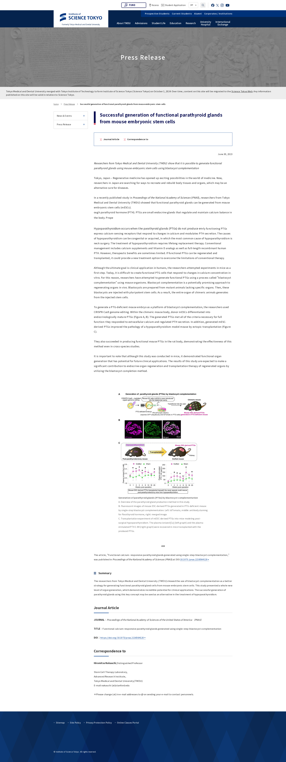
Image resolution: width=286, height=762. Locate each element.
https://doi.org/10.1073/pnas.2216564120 (122, 637)
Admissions (141, 23)
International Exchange (223, 23)
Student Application (175, 5)
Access (155, 5)
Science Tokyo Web (242, 91)
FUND (132, 5)
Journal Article (111, 139)
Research (191, 23)
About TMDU (123, 23)
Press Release (69, 104)
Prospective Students (157, 13)
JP (191, 5)
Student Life (158, 23)
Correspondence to (137, 139)
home (56, 104)
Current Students (182, 13)
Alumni (198, 13)
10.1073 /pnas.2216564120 (193, 559)
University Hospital (205, 23)
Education (175, 23)
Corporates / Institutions (218, 13)
